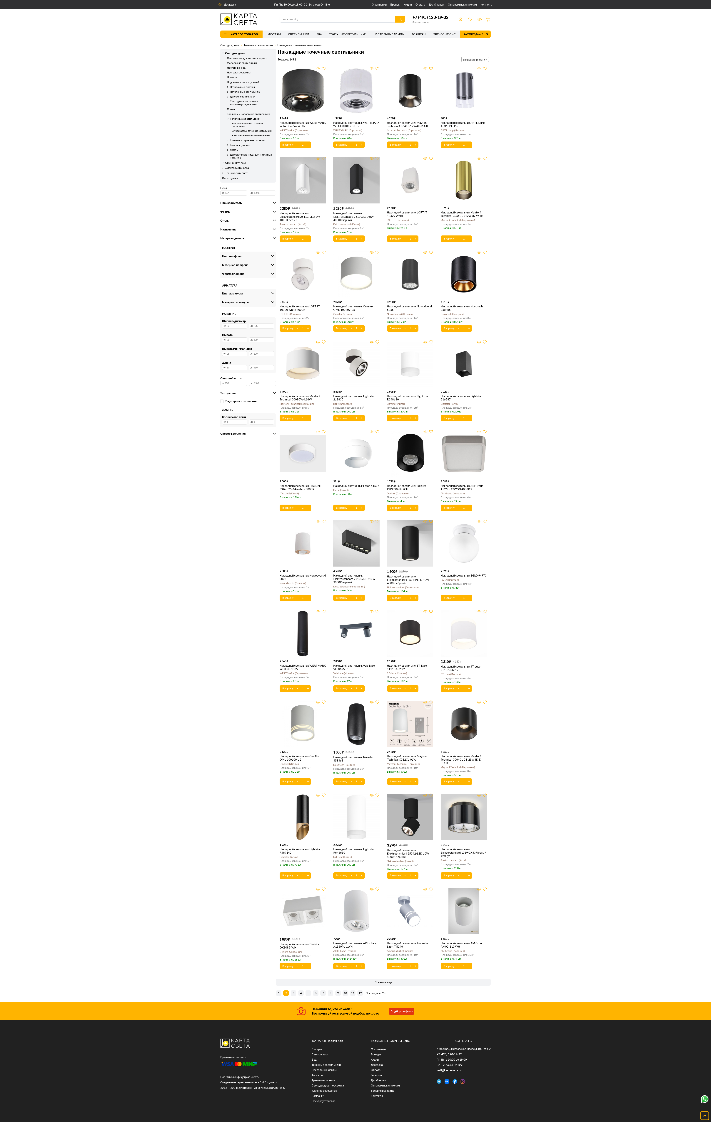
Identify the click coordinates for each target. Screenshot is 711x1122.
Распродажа (473, 34)
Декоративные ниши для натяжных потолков (251, 156)
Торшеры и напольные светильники (248, 113)
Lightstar (342, 403)
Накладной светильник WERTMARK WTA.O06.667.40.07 (303, 124)
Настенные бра (236, 67)
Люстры (274, 34)
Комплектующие (240, 145)
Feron (340, 490)
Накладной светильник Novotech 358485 (462, 308)
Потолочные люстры (242, 86)
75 (383, 993)
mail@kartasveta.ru (449, 1070)
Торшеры (419, 34)
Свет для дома (229, 45)
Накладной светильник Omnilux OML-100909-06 (353, 308)
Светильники (298, 34)
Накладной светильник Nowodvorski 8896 (303, 577)
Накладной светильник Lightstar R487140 (300, 851)
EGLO (449, 579)
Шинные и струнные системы (247, 140)
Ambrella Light (399, 950)
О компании (379, 4)
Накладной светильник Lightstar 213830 (354, 397)
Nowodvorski (400, 314)
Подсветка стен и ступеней (243, 82)
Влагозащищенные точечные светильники (247, 125)
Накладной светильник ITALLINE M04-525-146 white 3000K (300, 487)
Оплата (420, 4)
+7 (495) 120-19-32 (430, 17)
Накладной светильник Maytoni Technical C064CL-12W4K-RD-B (407, 124)
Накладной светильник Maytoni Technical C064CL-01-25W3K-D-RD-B (461, 759)
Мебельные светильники (242, 62)
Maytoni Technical (403, 130)
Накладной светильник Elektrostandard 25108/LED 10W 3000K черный (354, 579)
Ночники (232, 77)
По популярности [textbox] (474, 59)
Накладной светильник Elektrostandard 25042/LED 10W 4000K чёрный (408, 853)
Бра (319, 34)
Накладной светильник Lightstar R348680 (407, 397)
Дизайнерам (436, 4)
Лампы (234, 149)
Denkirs (398, 493)
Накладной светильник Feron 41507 (356, 485)
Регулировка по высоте (241, 401)
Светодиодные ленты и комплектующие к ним (244, 103)
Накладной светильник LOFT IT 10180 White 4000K (300, 308)
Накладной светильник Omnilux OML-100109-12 (300, 757)
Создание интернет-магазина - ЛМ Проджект (248, 1082)
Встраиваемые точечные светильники (252, 130)
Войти (461, 19)
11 (352, 993)
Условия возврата (382, 1090)
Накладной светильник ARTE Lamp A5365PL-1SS (463, 124)
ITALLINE (289, 493)
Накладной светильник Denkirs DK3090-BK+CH (406, 487)
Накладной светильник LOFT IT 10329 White (407, 214)
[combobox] (475, 59)
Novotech (452, 314)
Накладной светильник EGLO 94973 (464, 575)
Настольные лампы (389, 34)
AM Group (452, 493)
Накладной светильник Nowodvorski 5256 (410, 308)
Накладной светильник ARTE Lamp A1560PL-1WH (355, 944)
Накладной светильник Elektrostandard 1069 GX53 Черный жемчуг (463, 852)
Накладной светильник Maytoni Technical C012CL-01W (407, 757)
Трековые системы (448, 34)
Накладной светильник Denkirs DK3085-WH (299, 945)
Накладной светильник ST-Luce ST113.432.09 (407, 667)
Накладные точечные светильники (299, 45)
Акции (408, 4)
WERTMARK (294, 130)
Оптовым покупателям (462, 4)
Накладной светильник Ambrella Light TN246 (407, 944)
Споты (231, 109)
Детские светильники (242, 96)
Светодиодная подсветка (328, 1085)
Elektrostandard (293, 224)
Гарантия (376, 1075)
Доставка (230, 4)
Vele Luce (343, 673)
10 (345, 993)
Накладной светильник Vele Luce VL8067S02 (354, 667)
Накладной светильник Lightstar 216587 (461, 397)
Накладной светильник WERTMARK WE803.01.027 (303, 667)
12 (360, 993)
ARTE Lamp (452, 130)
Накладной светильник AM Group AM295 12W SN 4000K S (462, 487)
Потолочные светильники (245, 91)
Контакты (486, 4)
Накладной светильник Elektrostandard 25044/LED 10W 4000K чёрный (408, 580)
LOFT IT (397, 220)
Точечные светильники (347, 34)
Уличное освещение (324, 1090)
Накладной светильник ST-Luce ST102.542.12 (460, 668)
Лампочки (318, 1095)
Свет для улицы (235, 162)
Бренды (395, 4)
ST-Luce (396, 673)
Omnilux (343, 314)
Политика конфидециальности (239, 1077)
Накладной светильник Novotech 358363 (354, 758)
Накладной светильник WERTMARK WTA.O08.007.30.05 (356, 124)
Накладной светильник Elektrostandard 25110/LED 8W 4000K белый (300, 217)
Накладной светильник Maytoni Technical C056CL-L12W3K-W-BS (462, 214)
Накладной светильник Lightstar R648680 (354, 851)
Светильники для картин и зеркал (247, 58)
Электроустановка (237, 167)
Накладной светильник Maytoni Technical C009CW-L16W (300, 397)
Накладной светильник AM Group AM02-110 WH (462, 944)
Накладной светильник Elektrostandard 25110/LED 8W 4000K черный (353, 217)
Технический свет (236, 173)
